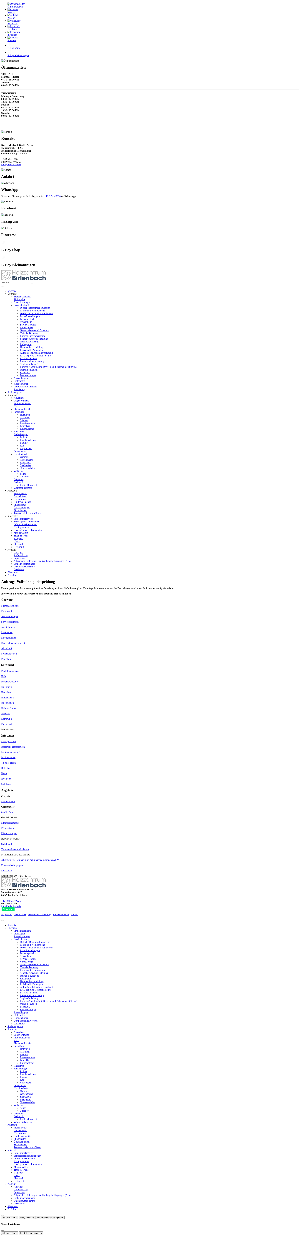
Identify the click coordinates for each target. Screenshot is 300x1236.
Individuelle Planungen (31, 350)
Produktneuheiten (22, 403)
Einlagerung (26, 344)
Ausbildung (19, 389)
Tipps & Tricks (21, 535)
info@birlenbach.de (11, 164)
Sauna (23, 473)
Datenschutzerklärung (24, 566)
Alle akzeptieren (9, 1217)
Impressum (19, 558)
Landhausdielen (28, 440)
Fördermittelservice (23, 518)
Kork (22, 445)
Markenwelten (21, 533)
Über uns (12, 928)
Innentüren (19, 412)
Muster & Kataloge (29, 341)
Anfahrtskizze (21, 555)
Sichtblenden (20, 510)
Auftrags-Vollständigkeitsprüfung (36, 352)
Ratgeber (18, 538)
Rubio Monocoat (28, 485)
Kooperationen (21, 383)
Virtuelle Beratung (29, 333)
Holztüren (25, 414)
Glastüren (25, 417)
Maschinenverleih (29, 369)
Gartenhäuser (26, 459)
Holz (16, 406)
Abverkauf (19, 397)
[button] (2, 286)
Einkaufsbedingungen (24, 563)
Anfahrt (74, 914)
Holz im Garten (22, 454)
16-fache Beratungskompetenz (35, 307)
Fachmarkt (19, 482)
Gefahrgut (19, 547)
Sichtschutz (25, 462)
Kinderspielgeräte (22, 502)
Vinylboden (26, 448)
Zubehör (24, 476)
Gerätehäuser (20, 496)
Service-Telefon (28, 324)
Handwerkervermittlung (32, 347)
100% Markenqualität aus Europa (36, 313)
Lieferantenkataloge (11, 752)
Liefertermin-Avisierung (32, 361)
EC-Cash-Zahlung (29, 358)
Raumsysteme (27, 428)
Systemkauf (26, 322)
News (17, 541)
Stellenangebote (15, 392)
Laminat (24, 442)
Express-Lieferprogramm (32, 336)
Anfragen (18, 552)
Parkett (23, 437)
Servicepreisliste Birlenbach (27, 521)
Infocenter (13, 1150)
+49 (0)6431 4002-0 (11, 900)
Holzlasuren (20, 499)
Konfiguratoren (21, 527)
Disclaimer (19, 569)
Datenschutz (20, 914)
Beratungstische (28, 319)
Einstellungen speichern (31, 1233)
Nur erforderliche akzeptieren (50, 1217)
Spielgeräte (25, 465)
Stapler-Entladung (29, 364)
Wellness (18, 471)
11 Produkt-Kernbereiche (32, 310)
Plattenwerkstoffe (22, 409)
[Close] (2, 920)
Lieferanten (19, 381)
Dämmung (19, 479)
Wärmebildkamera (23, 487)
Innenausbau (20, 451)
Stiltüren (24, 420)
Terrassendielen (27, 468)
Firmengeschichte (22, 296)
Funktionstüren (27, 423)
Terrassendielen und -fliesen (27, 513)
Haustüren (19, 431)
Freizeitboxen (20, 493)
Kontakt (11, 1184)
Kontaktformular (61, 914)
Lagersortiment (21, 400)
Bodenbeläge (20, 434)
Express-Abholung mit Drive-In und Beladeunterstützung (48, 367)
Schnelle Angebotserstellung (34, 338)
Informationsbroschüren (25, 524)
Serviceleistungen (23, 305)
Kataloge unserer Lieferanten (28, 530)
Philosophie (19, 299)
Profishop (12, 575)
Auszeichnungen (22, 302)
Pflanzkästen (20, 504)
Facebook (25, 372)
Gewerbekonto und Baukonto (34, 330)
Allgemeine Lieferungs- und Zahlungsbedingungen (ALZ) (42, 561)
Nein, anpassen (27, 1217)
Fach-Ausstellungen (30, 316)
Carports (24, 457)
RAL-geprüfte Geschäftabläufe (35, 355)
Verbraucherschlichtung (39, 914)
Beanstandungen (28, 375)
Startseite (12, 291)
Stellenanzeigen (9, 653)
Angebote (12, 1124)
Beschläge (25, 426)
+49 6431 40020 (52, 196)
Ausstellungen (21, 378)
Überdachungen (22, 507)
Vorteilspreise (26, 327)
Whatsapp (8, 909)
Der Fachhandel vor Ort (25, 386)
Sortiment (12, 1029)
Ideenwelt (18, 544)
